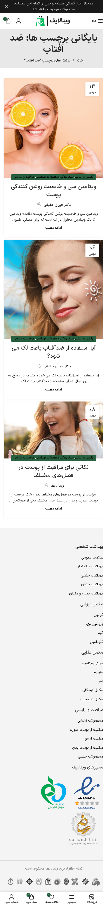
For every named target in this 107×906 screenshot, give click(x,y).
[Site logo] (53, 20)
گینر (100, 633)
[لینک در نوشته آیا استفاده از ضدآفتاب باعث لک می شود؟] (53, 289)
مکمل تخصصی (91, 699)
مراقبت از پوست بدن (87, 747)
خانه (79, 60)
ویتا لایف (57, 485)
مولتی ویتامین (92, 663)
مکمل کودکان (92, 690)
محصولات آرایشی (90, 720)
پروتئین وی (94, 624)
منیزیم (98, 672)
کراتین (98, 615)
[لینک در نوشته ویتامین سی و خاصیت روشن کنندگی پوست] (53, 128)
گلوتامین (96, 642)
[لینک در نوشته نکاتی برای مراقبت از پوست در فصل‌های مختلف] (53, 429)
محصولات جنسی (90, 756)
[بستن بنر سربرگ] (6, 6)
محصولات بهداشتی (47, 177)
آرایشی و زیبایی (84, 177)
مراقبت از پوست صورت (86, 730)
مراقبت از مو (94, 738)
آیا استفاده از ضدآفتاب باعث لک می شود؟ (54, 352)
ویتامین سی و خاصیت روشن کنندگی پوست (53, 190)
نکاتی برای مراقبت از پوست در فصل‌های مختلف (53, 471)
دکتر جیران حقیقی (57, 205)
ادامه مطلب (53, 227)
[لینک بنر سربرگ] (53, 6)
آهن (100, 681)
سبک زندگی (66, 177)
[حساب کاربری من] (18, 21)
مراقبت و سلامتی (24, 177)
